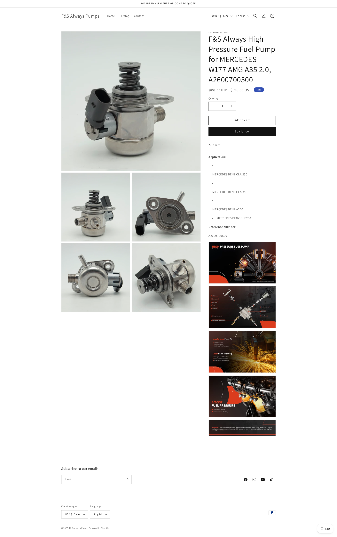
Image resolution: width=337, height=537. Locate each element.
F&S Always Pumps (78, 528)
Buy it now (242, 131)
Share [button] (216, 145)
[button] (255, 16)
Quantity (213, 98)
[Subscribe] (127, 479)
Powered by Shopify (99, 528)
